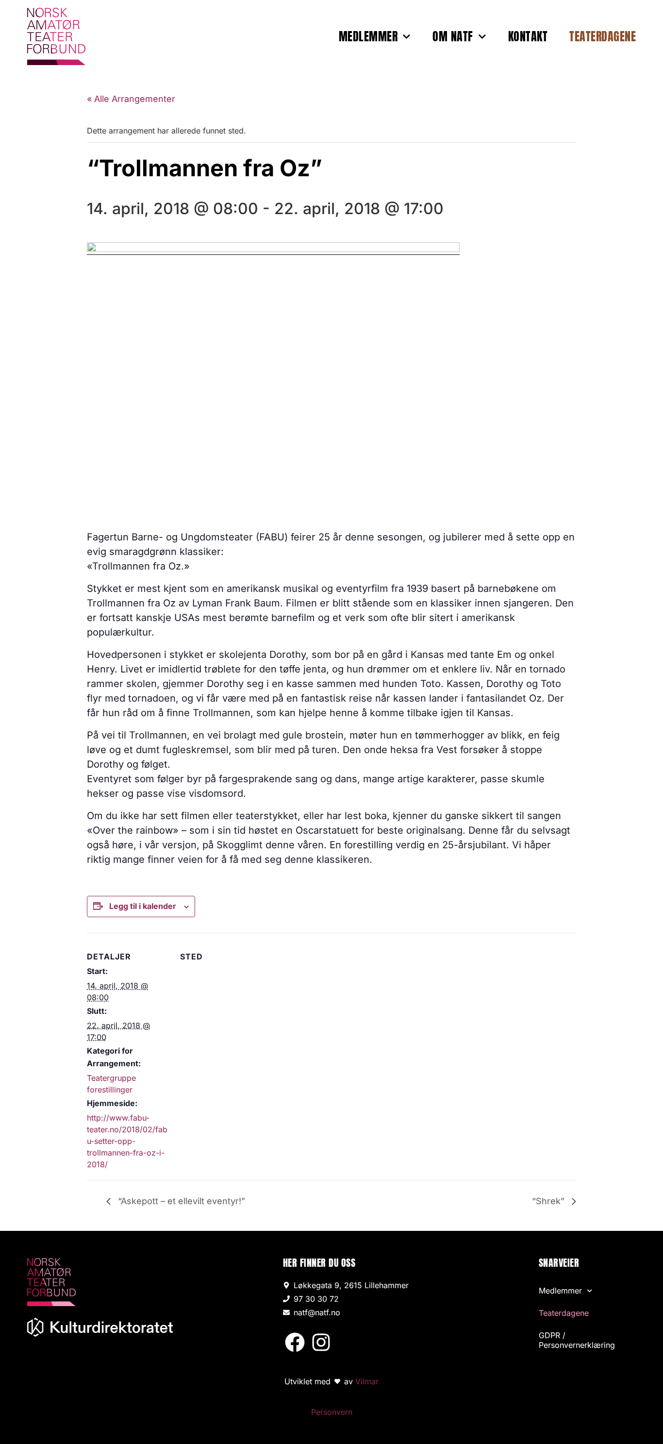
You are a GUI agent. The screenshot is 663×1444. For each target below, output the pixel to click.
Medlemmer (368, 36)
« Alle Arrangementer (131, 99)
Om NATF (452, 36)
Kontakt (528, 36)
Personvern (331, 1412)
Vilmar (367, 1381)
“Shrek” (549, 1201)
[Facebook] (295, 1342)
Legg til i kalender (142, 906)
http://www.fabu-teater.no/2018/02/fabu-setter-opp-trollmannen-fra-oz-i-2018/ (127, 1141)
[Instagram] (321, 1342)
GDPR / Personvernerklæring (577, 1340)
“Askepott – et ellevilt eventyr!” (180, 1201)
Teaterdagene (602, 36)
